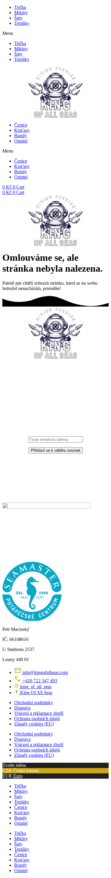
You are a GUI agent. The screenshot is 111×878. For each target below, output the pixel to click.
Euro (17, 775)
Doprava (22, 707)
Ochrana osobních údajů (37, 718)
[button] (55, 33)
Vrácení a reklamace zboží (38, 713)
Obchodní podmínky (33, 702)
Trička (20, 7)
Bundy (20, 135)
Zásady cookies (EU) (34, 723)
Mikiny (21, 12)
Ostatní (21, 140)
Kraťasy (22, 130)
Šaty (18, 17)
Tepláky (21, 23)
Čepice (20, 124)
